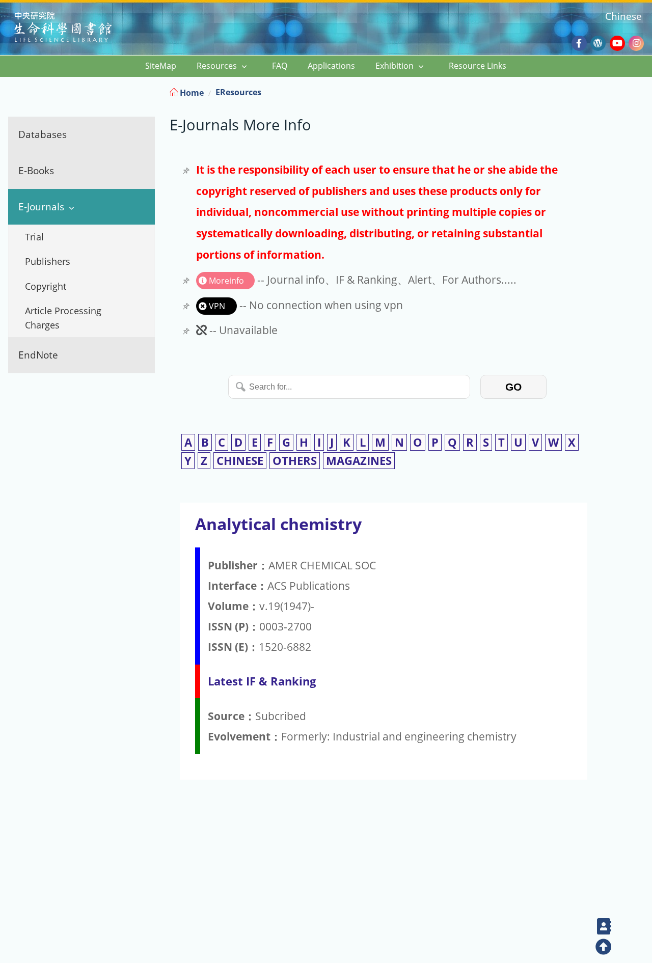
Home (191, 92)
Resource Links (477, 65)
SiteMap (160, 65)
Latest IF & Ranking (262, 681)
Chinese (623, 16)
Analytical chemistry (278, 524)
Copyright (45, 286)
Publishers (47, 261)
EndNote (38, 355)
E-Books (36, 170)
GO (513, 387)
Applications (331, 65)
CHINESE (239, 461)
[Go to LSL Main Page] (75, 28)
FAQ (279, 65)
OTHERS (295, 461)
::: (643, 90)
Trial (34, 237)
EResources (238, 92)
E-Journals (41, 206)
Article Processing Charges (63, 318)
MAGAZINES (359, 461)
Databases (42, 134)
